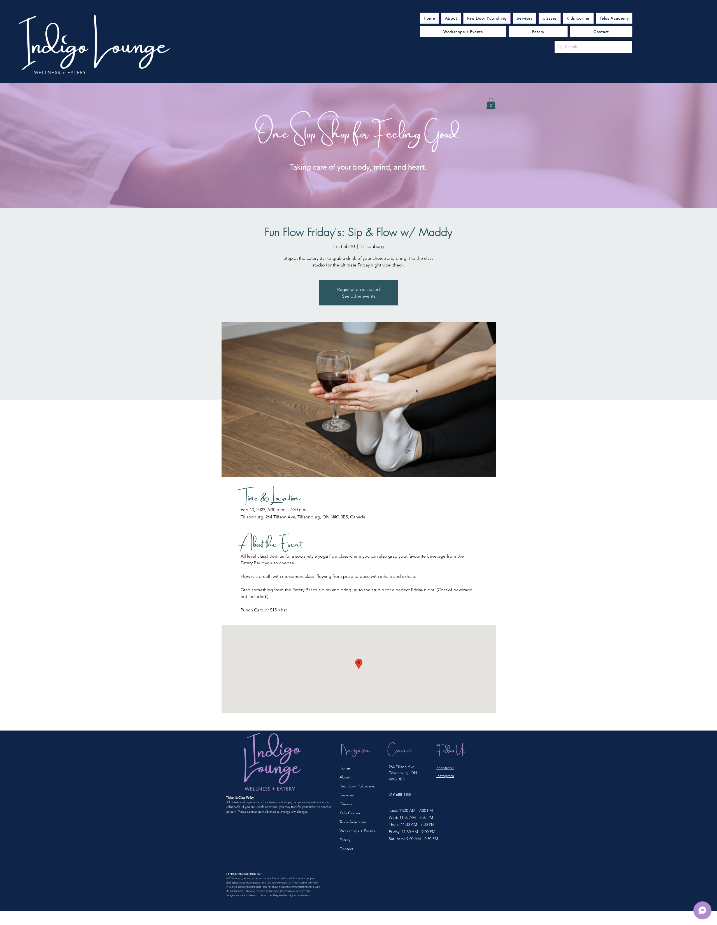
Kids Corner (349, 812)
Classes (345, 803)
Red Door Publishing (357, 786)
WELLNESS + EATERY (60, 72)
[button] (524, 18)
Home (344, 768)
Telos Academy (352, 821)
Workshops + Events (357, 830)
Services (346, 795)
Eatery (344, 839)
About (345, 777)
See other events (358, 296)
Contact (346, 848)
